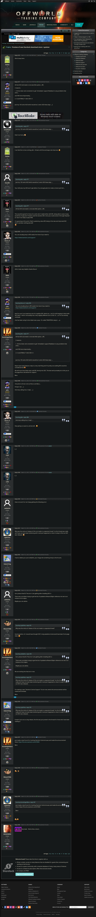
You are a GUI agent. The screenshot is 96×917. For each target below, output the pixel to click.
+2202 (7, 638)
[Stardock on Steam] (90, 80)
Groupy (3, 899)
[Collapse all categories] (93, 54)
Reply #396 (17, 701)
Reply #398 (17, 768)
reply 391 (28, 625)
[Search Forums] (94, 1)
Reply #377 (17, 82)
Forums (59, 903)
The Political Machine (33, 897)
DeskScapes (3, 895)
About (58, 887)
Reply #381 (17, 200)
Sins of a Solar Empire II (33, 893)
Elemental (30, 889)
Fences (2, 893)
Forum (41, 24)
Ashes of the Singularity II (34, 887)
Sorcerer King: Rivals (32, 903)
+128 (7, 219)
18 (63, 53)
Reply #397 (17, 737)
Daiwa (7, 64)
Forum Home (7, 34)
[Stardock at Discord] (81, 83)
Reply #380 (17, 173)
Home (3, 43)
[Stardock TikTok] (83, 83)
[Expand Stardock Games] (73, 71)
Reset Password (87, 895)
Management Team (61, 891)
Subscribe (90, 907)
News (25, 1)
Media (18, 24)
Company (60, 884)
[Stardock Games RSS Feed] (89, 83)
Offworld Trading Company (34, 899)
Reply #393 (17, 590)
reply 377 (26, 126)
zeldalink (7, 508)
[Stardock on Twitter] (76, 80)
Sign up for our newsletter (60, 907)
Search (13, 34)
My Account (87, 889)
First (50, 53)
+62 (7, 139)
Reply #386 (17, 380)
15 (57, 53)
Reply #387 (17, 411)
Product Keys (87, 893)
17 (61, 53)
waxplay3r (7, 130)
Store (78, 24)
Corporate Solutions (5, 889)
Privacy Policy (39, 914)
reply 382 (28, 303)
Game (24, 24)
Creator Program (61, 899)
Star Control (31, 895)
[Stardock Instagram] (87, 80)
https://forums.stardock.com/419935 (28, 742)
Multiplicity (3, 897)
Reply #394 (17, 619)
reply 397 (32, 802)
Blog (29, 1)
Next (66, 53)
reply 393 (29, 654)
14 (55, 53)
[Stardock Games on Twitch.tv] (85, 80)
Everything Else (10, 43)
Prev (53, 53)
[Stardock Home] (2, 1)
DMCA (53, 914)
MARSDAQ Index (52, 24)
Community (19, 1)
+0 (7, 518)
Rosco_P (7, 241)
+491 (7, 190)
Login (18, 34)
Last (69, 53)
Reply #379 (17, 147)
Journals (33, 24)
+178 (7, 250)
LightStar (7, 537)
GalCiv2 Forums (41, 200)
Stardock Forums (42, 328)
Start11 (2, 891)
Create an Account (88, 891)
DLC (72, 24)
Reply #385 (17, 328)
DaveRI (7, 183)
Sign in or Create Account (24, 874)
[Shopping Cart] (92, 1)
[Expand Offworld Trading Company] (73, 54)
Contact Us (59, 901)
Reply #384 (17, 297)
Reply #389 (17, 472)
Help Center (87, 887)
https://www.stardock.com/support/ (25, 237)
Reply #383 (17, 266)
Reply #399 (17, 796)
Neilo (7, 209)
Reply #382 (17, 231)
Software (7, 1)
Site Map (58, 914)
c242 (7, 455)
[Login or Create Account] (89, 1)
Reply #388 (17, 446)
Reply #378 (17, 120)
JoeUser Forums (41, 55)
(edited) (50, 446)
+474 (7, 462)
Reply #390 (17, 499)
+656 (7, 843)
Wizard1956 (7, 629)
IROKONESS (7, 834)
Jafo (7, 91)
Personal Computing (19, 43)
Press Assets (60, 897)
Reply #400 (17, 824)
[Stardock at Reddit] (78, 83)
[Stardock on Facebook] (79, 80)
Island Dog (7, 564)
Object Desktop (4, 887)
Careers (59, 893)
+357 (7, 72)
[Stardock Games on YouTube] (82, 80)
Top (69, 55)
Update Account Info (89, 897)
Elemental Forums (42, 499)
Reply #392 (17, 554)
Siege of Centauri (32, 901)
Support (34, 1)
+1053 (7, 571)
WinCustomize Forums (43, 82)
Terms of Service (46, 914)
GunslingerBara (7, 337)
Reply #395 (17, 648)
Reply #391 (17, 528)
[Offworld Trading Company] (38, 14)
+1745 (7, 545)
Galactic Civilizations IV (33, 891)
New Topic (65, 31)
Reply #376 (17, 55)
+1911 (7, 99)
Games (12, 1)
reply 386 (26, 417)
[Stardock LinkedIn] (86, 83)
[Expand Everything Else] (73, 73)
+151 (7, 346)
